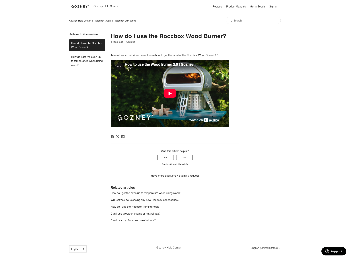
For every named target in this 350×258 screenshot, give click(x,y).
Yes (165, 157)
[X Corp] (117, 136)
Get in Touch (257, 6)
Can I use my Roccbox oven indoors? (133, 220)
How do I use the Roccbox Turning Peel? (135, 206)
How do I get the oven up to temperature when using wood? (87, 61)
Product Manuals (236, 6)
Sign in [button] (273, 6)
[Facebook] (112, 136)
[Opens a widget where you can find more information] (333, 251)
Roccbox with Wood (125, 20)
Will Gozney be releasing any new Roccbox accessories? (145, 200)
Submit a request (189, 175)
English (75, 249)
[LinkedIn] (123, 136)
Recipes (217, 6)
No (184, 157)
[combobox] (78, 249)
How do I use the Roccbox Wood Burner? (87, 45)
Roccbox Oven (103, 20)
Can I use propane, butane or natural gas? (135, 213)
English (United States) (264, 247)
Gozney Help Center (80, 20)
